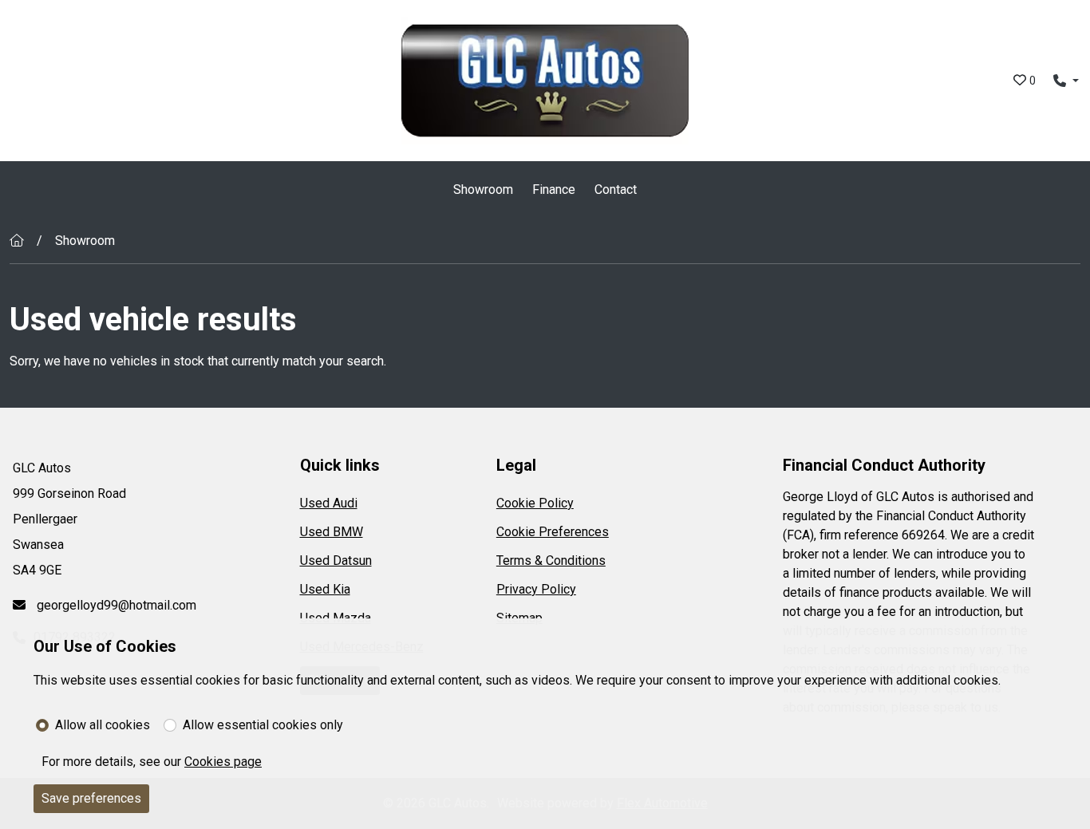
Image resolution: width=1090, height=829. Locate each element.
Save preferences (91, 798)
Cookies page (223, 761)
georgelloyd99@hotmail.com (115, 605)
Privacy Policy (536, 589)
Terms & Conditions (551, 560)
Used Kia (325, 589)
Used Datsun (336, 560)
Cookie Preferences (552, 531)
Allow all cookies (102, 724)
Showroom (483, 189)
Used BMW (331, 531)
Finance (553, 189)
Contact (615, 189)
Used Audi (328, 503)
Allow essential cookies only (263, 724)
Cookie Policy (535, 503)
